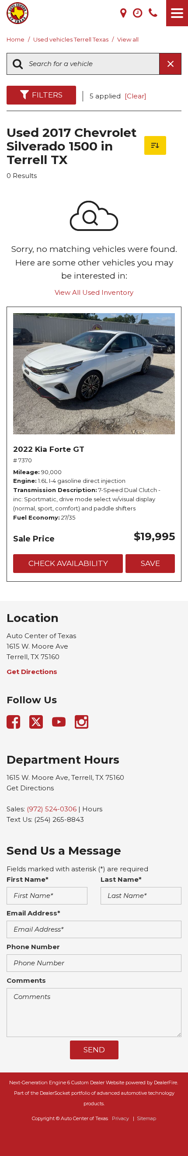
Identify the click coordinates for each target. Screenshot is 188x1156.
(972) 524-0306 (52, 809)
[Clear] (135, 96)
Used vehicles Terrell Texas (71, 39)
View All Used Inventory (94, 292)
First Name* (28, 879)
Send (94, 1049)
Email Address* (33, 913)
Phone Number (33, 947)
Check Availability (68, 563)
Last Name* (121, 879)
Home (16, 39)
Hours (92, 809)
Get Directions (30, 788)
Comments (26, 980)
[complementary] (162, 1130)
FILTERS (47, 95)
